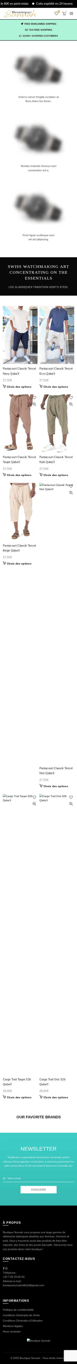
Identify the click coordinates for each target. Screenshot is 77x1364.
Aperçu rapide (34, 315)
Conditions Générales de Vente (21, 1315)
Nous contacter (12, 1331)
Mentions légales (13, 1326)
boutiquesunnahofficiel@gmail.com (23, 1285)
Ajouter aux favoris (34, 309)
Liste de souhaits (58, 12)
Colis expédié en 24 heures (43, 3)
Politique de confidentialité (18, 1309)
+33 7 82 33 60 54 (13, 1276)
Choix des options (19, 386)
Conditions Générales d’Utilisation (23, 1320)
